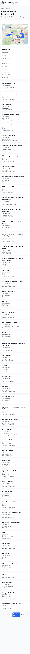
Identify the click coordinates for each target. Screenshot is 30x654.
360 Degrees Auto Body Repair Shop (13, 176)
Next (22, 614)
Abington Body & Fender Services (12, 593)
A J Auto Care (6, 460)
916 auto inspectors (8, 397)
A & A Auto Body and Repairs (11, 419)
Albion (4, 66)
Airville (4, 61)
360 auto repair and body (10, 156)
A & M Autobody (7, 440)
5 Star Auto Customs (8, 302)
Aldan (4, 69)
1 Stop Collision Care (8, 83)
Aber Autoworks (7, 582)
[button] (8, 35)
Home (2, 8)
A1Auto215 (5, 553)
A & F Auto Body (7, 429)
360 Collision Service (8, 166)
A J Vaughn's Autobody (9, 471)
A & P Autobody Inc (8, 450)
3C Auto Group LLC (8, 187)
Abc (3, 574)
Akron (4, 63)
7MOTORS (5, 366)
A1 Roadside (6, 543)
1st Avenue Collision (8, 125)
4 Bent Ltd (5, 271)
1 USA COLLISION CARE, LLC (10, 94)
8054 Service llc (7, 376)
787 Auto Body (6, 355)
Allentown (6, 75)
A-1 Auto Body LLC (7, 491)
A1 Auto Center (7, 533)
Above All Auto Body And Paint (11, 603)
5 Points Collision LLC (8, 291)
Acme (4, 55)
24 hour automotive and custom (12, 145)
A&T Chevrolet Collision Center (11, 512)
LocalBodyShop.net (13, 3)
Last (27, 614)
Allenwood (5, 77)
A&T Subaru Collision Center (11, 522)
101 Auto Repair (7, 104)
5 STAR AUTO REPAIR (8, 312)
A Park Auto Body (7, 481)
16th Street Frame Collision (10, 114)
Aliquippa (5, 72)
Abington (5, 52)
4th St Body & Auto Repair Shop (12, 281)
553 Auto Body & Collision (10, 322)
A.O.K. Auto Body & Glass (10, 502)
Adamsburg (6, 58)
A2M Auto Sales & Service (10, 564)
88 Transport (6, 386)
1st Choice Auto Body (8, 135)
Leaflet (13, 44)
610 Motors (5, 333)
